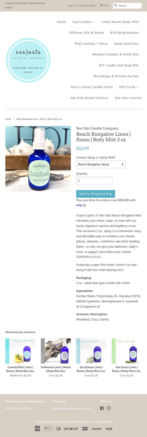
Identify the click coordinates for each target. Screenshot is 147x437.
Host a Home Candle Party (92, 87)
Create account (87, 5)
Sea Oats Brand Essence (89, 98)
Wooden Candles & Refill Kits (115, 54)
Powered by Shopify (100, 421)
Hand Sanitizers (126, 43)
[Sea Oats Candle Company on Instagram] (109, 409)
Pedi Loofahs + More (91, 43)
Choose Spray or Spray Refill (95, 157)
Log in (71, 5)
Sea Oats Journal (128, 98)
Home (61, 22)
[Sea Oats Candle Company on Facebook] (102, 409)
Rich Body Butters (124, 32)
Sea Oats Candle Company (72, 421)
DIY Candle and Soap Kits (119, 65)
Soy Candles (83, 22)
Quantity (81, 173)
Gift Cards (127, 87)
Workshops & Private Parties (116, 76)
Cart (107, 5)
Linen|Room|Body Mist (120, 22)
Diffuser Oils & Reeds (87, 32)
